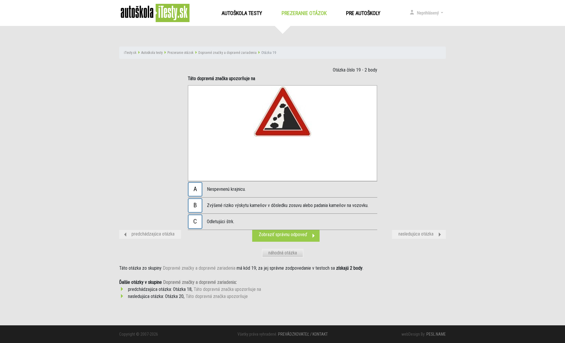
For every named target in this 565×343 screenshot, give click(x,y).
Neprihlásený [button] (428, 13)
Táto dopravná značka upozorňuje (217, 296)
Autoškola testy (242, 13)
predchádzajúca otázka (153, 234)
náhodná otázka (282, 253)
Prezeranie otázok (305, 13)
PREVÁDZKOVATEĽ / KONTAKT (303, 334)
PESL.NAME (436, 334)
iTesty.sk (130, 53)
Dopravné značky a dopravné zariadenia (227, 53)
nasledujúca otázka (415, 234)
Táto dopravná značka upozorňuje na (227, 289)
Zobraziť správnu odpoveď (283, 234)
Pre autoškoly (363, 13)
